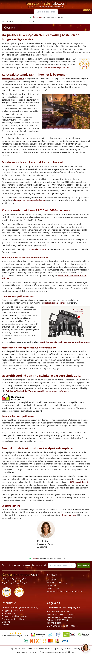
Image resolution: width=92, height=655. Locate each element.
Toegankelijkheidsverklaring (14, 616)
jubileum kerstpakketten (57, 67)
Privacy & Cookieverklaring (68, 648)
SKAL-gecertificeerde (79, 482)
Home (17, 22)
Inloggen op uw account (12, 610)
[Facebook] (4, 581)
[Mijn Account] (82, 10)
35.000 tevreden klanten (35, 249)
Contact (5, 624)
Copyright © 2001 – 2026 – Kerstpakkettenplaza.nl (32, 648)
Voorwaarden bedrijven (27, 652)
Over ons (6, 622)
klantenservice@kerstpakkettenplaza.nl (64, 591)
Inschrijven (83, 565)
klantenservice (69, 515)
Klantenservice (25, 22)
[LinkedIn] (11, 581)
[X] (18, 581)
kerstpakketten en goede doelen (29, 200)
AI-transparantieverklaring (14, 619)
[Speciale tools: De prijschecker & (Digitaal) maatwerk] (83, 10)
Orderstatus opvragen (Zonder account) (20, 607)
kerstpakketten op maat (55, 303)
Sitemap (71, 652)
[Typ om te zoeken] (57, 12)
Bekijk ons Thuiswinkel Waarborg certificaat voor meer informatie (37, 391)
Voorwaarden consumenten (53, 652)
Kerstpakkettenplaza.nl (13, 78)
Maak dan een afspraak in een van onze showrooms (65, 342)
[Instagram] (24, 581)
